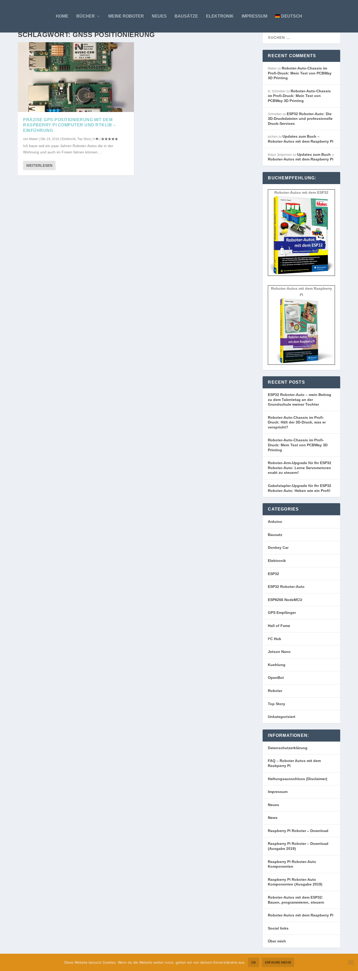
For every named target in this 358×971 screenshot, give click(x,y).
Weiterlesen (39, 165)
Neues (159, 16)
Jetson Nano (279, 652)
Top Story (84, 139)
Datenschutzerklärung (287, 748)
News (273, 818)
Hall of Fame (279, 626)
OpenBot (276, 677)
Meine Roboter (126, 16)
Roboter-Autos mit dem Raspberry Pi (300, 915)
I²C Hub (274, 639)
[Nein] (351, 962)
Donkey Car (278, 547)
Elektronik (220, 16)
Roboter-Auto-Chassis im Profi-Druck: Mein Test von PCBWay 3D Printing (300, 73)
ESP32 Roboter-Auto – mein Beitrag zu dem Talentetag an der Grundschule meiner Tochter (299, 399)
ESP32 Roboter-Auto (286, 586)
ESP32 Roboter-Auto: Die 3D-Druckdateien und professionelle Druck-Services (300, 119)
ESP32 (273, 574)
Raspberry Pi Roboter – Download (298, 831)
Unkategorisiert (281, 717)
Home (62, 16)
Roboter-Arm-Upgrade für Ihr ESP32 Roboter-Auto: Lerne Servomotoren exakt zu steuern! (299, 468)
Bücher (85, 16)
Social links (278, 928)
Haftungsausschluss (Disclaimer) (297, 779)
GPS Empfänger (282, 612)
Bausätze (186, 16)
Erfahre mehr (278, 962)
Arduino (275, 521)
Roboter (275, 691)
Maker (33, 139)
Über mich (277, 941)
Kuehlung (276, 665)
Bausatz (275, 535)
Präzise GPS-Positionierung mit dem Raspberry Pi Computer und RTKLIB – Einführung (69, 125)
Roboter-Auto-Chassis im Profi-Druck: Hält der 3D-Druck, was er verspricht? (297, 422)
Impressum (254, 16)
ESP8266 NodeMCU (285, 600)
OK (253, 962)
